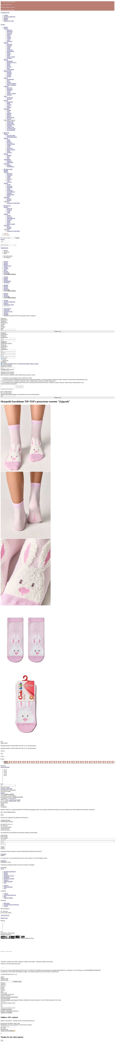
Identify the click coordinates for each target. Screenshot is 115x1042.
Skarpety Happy (11, 144)
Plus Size (9, 99)
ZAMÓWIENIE (14, 997)
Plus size (6, 100)
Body (8, 68)
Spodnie (9, 75)
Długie (8, 52)
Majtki (8, 65)
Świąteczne (10, 49)
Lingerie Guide (10, 124)
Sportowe (9, 58)
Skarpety (6, 42)
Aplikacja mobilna (8, 898)
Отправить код (57, 331)
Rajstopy (6, 28)
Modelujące (10, 31)
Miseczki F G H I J (11, 62)
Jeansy (5, 96)
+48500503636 (4, 248)
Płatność (6, 19)
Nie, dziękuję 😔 (11, 1030)
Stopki (8, 55)
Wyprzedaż (6, 109)
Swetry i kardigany (11, 83)
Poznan (2, 987)
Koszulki (9, 66)
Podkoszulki (10, 162)
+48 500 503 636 (5, 12)
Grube (8, 40)
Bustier (8, 63)
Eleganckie (9, 174)
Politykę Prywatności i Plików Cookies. (29, 363)
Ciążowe (9, 37)
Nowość (6, 170)
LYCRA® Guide (11, 128)
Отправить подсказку (6, 1009)
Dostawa (6, 18)
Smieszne (9, 193)
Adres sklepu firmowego (10, 895)
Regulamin (6, 877)
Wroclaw (3, 990)
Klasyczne (9, 30)
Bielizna (6, 59)
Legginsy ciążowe (11, 93)
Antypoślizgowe (11, 191)
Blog (5, 896)
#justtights (9, 125)
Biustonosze (10, 61)
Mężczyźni (6, 132)
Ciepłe (8, 48)
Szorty (8, 156)
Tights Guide (10, 123)
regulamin (10, 363)
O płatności (3, 860)
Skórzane (9, 94)
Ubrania (6, 78)
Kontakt (6, 906)
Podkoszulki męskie (12, 137)
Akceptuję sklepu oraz (20, 363)
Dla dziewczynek (8, 169)
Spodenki (9, 73)
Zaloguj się (3, 342)
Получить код (20, 386)
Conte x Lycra (10, 127)
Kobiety (6, 27)
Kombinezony (10, 79)
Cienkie (9, 38)
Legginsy (6, 86)
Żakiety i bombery (11, 85)
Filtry (2, 977)
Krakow (3, 988)
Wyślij (2, 847)
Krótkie (9, 54)
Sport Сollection (11, 130)
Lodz (2, 991)
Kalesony (9, 161)
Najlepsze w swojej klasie (13, 203)
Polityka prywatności (9, 878)
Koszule (9, 76)
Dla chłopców (7, 205)
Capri (8, 180)
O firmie (6, 15)
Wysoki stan (10, 97)
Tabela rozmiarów (8, 881)
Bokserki (9, 155)
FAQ (5, 882)
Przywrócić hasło (5, 369)
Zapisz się (3, 1030)
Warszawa (3, 984)
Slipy (8, 158)
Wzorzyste (9, 33)
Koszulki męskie (11, 135)
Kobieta (4, 359)
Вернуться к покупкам (6, 1012)
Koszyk (2, 239)
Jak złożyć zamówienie (9, 16)
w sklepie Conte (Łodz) (14, 800)
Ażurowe (9, 34)
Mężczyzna (5, 360)
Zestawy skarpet (11, 56)
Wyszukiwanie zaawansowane (11, 904)
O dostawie (3, 854)
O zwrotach (3, 867)
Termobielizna (10, 69)
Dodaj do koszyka (5, 787)
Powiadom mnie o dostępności (8, 790)
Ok (2, 1040)
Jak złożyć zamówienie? (10, 871)
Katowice (3, 986)
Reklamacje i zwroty (9, 21)
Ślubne (8, 35)
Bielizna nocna (7, 71)
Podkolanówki (10, 51)
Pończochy (9, 41)
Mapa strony (7, 903)
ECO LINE (7, 235)
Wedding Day (10, 121)
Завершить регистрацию (7, 389)
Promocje (6, 233)
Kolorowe (9, 45)
